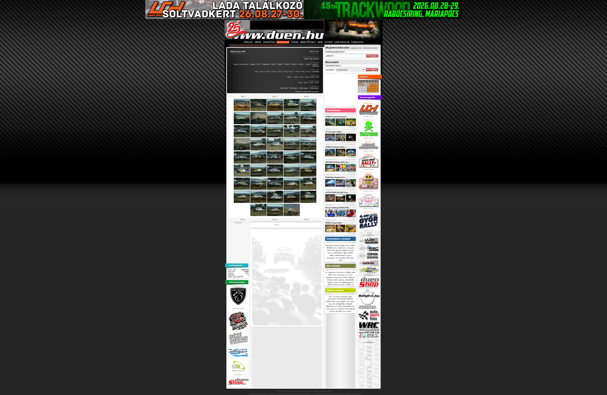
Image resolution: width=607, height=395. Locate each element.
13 (368, 83)
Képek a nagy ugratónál (311, 59)
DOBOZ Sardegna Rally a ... (336, 147)
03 (368, 89)
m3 (334, 304)
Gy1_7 (292, 71)
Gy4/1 (311, 82)
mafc (335, 280)
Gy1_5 (280, 71)
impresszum (294, 391)
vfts (344, 311)
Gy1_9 (304, 71)
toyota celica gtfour (346, 308)
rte (352, 282)
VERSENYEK (269, 42)
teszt (337, 258)
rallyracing (346, 282)
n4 (340, 282)
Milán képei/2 (304, 88)
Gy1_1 (257, 71)
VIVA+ (258, 64)
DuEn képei (352, 127)
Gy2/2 (306, 82)
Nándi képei (284, 88)
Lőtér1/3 (287, 64)
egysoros (242, 45)
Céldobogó (315, 66)
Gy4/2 (317, 82)
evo (347, 275)
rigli (344, 253)
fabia (350, 275)
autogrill (336, 245)
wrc (353, 285)
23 (377, 85)
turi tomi (341, 285)
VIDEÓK (294, 42)
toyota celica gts (347, 258)
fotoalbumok (234, 45)
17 (360, 85)
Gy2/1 (300, 82)
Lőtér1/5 (301, 64)
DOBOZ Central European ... (336, 117)
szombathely (331, 258)
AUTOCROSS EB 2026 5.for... (337, 192)
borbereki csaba (346, 297)
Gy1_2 (263, 71)
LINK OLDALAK (341, 42)
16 (377, 83)
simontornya (340, 255)
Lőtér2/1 (308, 64)
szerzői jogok (303, 391)
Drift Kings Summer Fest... (335, 177)
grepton (329, 277)
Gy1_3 (269, 71)
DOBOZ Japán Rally (333, 223)
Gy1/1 (296, 77)
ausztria (329, 245)
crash (347, 245)
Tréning (252, 64)
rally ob (351, 250)
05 (374, 89)
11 (362, 83)
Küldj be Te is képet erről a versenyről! (307, 91)
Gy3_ (309, 71)
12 (374, 91)
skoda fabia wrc (349, 306)
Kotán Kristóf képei (349, 203)
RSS (330, 391)
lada (330, 304)
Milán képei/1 (293, 88)
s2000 (329, 285)
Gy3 (317, 77)
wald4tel (348, 285)
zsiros (340, 260)
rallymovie (330, 306)
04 (371, 89)
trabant (331, 311)
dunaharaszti (342, 248)
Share (277, 225)
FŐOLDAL (248, 42)
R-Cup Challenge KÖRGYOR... (337, 208)
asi (326, 272)
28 (371, 87)
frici (333, 250)
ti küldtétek (249, 45)
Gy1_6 (286, 71)
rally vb (330, 253)
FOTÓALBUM (283, 42)
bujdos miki (350, 272)
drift (330, 274)
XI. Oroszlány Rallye (333, 132)
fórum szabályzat (314, 391)
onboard (349, 304)
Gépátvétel (266, 64)
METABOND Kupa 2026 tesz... (337, 162)
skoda (335, 285)
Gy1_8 (298, 71)
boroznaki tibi (340, 272)
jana (348, 301)
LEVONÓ (328, 42)
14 (371, 83)
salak (331, 255)
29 (374, 87)
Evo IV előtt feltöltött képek (263, 45)
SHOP (320, 42)
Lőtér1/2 (280, 64)
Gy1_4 (275, 71)
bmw (338, 297)
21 (371, 85)
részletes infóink (368, 116)
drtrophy (330, 248)
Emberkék (316, 71)
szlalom (348, 255)
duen (335, 248)
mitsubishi (340, 304)
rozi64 (350, 253)
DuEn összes (351, 218)
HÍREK (258, 42)
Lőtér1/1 (273, 64)
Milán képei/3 (314, 88)
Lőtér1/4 (294, 64)
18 (362, 85)
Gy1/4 (313, 77)
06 (377, 89)
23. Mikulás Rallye (236, 53)
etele (329, 250)
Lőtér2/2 (315, 64)
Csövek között (243, 64)
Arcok (236, 64)
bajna (342, 245)
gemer (338, 250)
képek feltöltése (279, 45)
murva (336, 282)
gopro (343, 301)
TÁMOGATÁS (357, 42)
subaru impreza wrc (331, 309)
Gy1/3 (307, 77)
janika (352, 301)
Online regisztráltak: (234, 277)
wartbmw (349, 311)
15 (374, 83)
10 (360, 83)
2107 (330, 297)
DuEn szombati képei (349, 142)
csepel (352, 245)
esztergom (350, 248)
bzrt (333, 301)
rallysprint (338, 253)
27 (368, 87)
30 (377, 87)
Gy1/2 (302, 77)
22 (374, 85)
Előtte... (290, 77)
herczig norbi (338, 277)
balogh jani (331, 272)
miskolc (345, 250)
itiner (345, 277)
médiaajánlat (324, 391)
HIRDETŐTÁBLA (308, 42)
